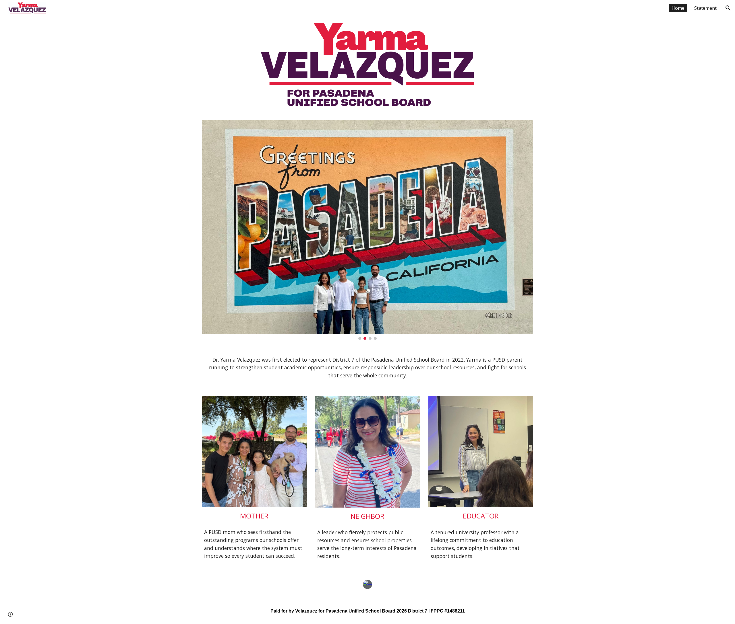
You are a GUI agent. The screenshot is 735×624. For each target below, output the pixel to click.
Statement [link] (705, 8)
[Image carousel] (367, 230)
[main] (367, 368)
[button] (728, 8)
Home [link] (678, 8)
